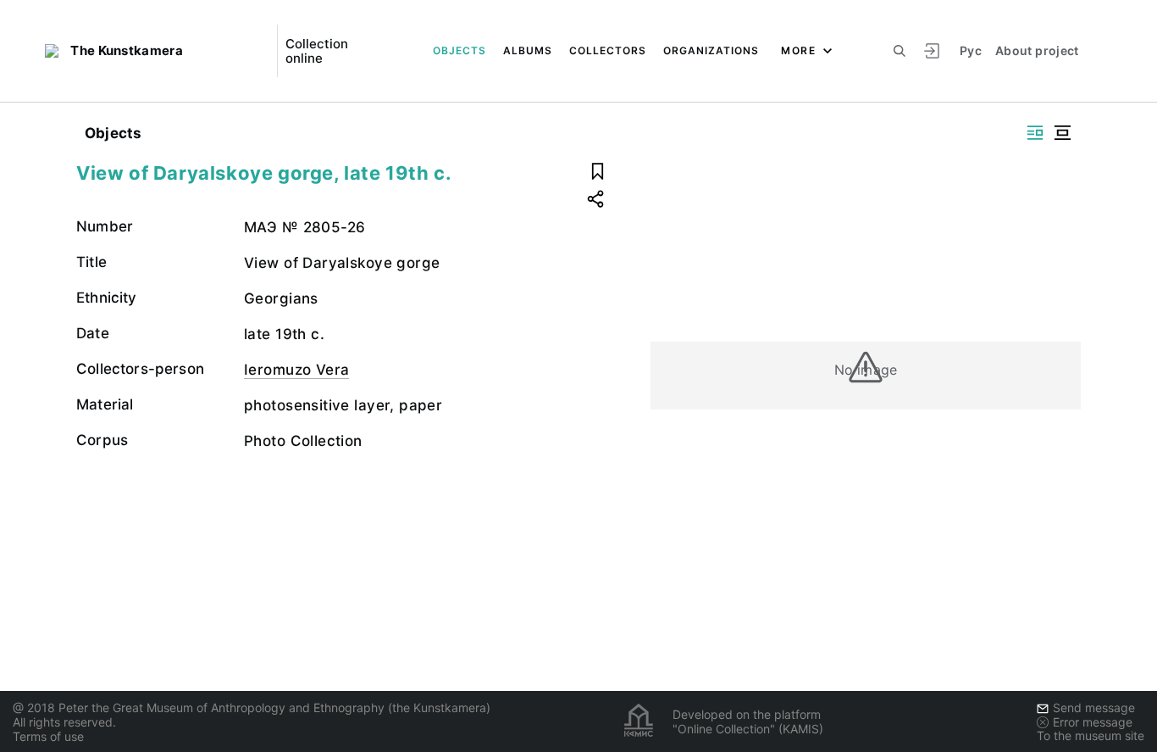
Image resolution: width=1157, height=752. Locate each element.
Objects (459, 50)
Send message (1094, 707)
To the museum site (1090, 735)
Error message (1092, 722)
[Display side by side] (1035, 132)
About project (1037, 50)
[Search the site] (900, 51)
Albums (527, 50)
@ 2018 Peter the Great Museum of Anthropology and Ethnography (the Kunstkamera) (251, 707)
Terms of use (48, 736)
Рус (971, 50)
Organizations (711, 50)
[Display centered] (1062, 132)
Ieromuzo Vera (296, 369)
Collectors (607, 50)
